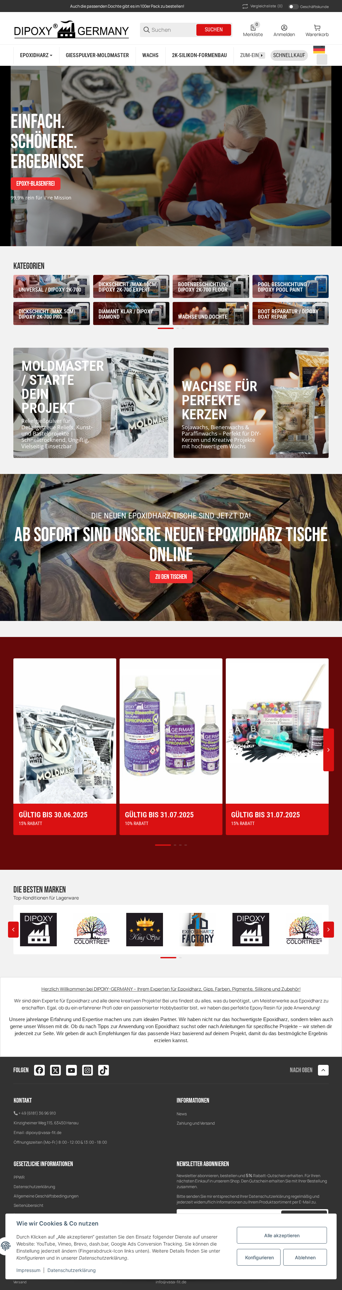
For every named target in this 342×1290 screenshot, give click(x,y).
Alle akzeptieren (282, 1235)
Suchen (214, 29)
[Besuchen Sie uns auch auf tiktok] (103, 1070)
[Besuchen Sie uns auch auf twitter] (55, 1070)
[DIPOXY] (71, 29)
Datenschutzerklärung (34, 1186)
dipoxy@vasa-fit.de (43, 1132)
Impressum (28, 1270)
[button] (318, 55)
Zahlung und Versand (196, 1123)
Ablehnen (305, 1257)
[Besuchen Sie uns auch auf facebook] (39, 1070)
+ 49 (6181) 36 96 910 (37, 1113)
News (182, 1114)
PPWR (19, 1177)
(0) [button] (266, 5)
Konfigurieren (259, 1257)
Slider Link (171, 156)
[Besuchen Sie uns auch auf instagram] (87, 1070)
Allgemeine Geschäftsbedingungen (46, 1196)
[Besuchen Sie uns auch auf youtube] (71, 1070)
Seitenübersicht (28, 1205)
